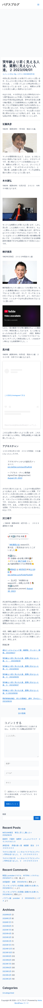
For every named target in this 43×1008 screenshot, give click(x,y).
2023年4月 (7, 975)
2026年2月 (7, 918)
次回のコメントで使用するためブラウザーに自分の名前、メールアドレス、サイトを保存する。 (20, 794)
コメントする (8, 74)
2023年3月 (7, 979)
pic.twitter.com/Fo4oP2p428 (20, 575)
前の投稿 (21, 709)
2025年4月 (7, 933)
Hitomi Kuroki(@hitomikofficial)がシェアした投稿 (21, 425)
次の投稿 (21, 713)
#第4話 (13, 569)
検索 (4, 814)
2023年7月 (7, 964)
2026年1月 (7, 922)
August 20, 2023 (15, 478)
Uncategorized (8, 993)
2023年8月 (7, 960)
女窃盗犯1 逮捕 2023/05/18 (14, 882)
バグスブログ (10, 4)
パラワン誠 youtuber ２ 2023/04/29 (18, 898)
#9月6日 (22, 569)
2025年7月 (7, 930)
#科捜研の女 (15, 544)
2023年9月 (7, 956)
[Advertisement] (21, 32)
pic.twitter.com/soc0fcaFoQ (20, 467)
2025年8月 (7, 926)
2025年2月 (7, 941)
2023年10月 (7, 952)
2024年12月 (7, 949)
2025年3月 (7, 937)
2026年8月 (7, 915)
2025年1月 (7, 945)
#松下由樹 (22, 561)
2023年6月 (7, 968)
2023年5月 (7, 971)
